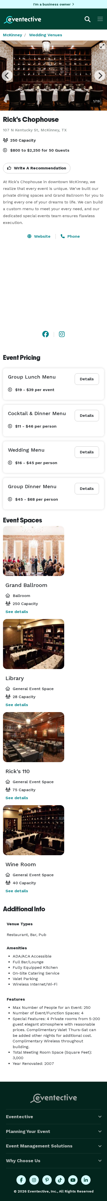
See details (16, 611)
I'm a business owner (52, 4)
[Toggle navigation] (100, 19)
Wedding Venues (45, 35)
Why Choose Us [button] (23, 1160)
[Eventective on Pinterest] (47, 1180)
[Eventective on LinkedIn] (86, 1180)
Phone (73, 236)
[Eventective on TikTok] (60, 1180)
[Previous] (7, 75)
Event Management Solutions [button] (39, 1145)
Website (42, 236)
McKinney (12, 35)
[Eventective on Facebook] (21, 1180)
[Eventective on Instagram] (34, 1180)
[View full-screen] (102, 46)
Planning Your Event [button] (28, 1131)
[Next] (99, 75)
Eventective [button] (19, 1116)
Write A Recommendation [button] (39, 168)
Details (87, 379)
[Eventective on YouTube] (73, 1180)
